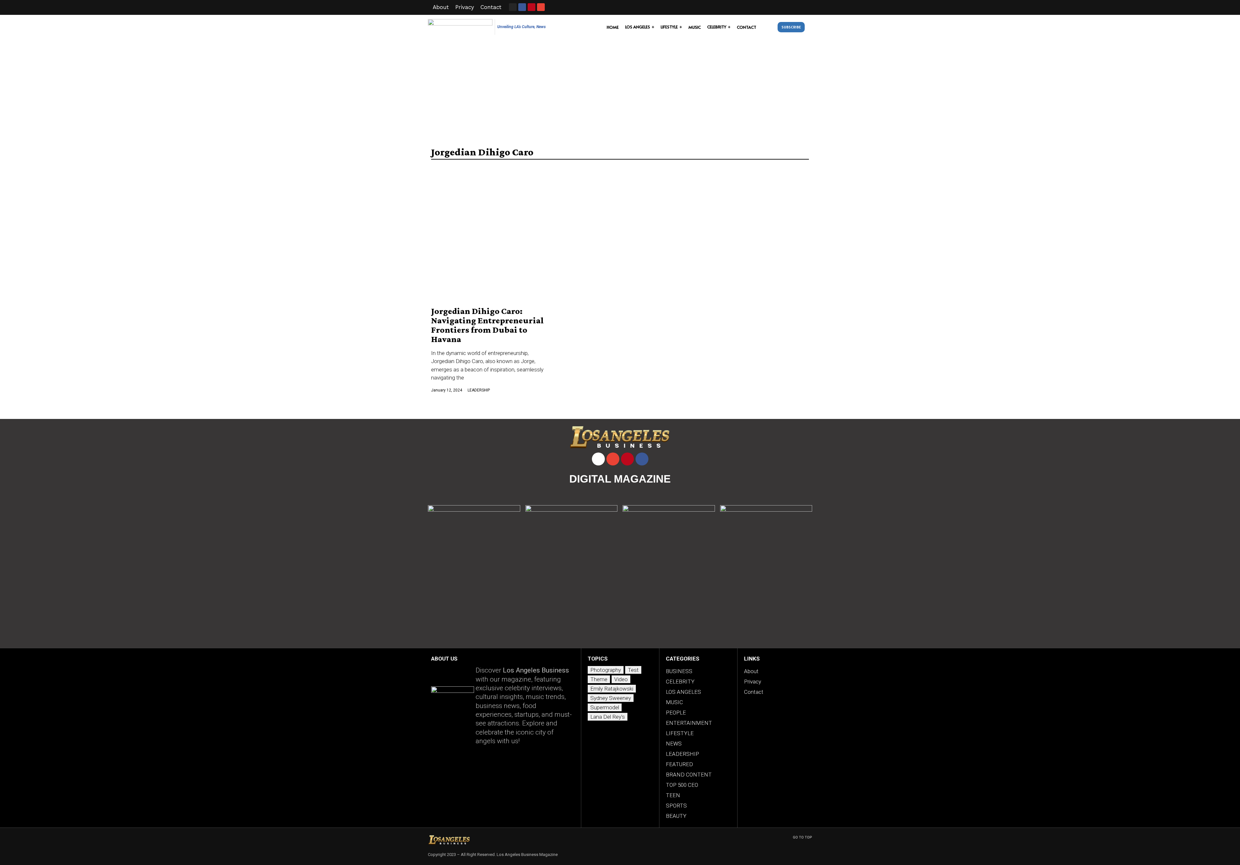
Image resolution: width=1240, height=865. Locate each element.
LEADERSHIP (479, 390)
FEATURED (679, 764)
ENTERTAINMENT (689, 723)
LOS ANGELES (683, 692)
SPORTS (676, 805)
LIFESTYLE (680, 733)
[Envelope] (541, 7)
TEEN (673, 795)
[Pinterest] (627, 459)
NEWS (674, 743)
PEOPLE (676, 712)
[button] (769, 27)
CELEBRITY (680, 681)
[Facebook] (642, 459)
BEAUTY (676, 816)
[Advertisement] (620, 88)
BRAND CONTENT (689, 774)
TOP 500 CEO (682, 785)
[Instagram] (513, 7)
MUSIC (674, 702)
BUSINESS (679, 671)
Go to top (802, 837)
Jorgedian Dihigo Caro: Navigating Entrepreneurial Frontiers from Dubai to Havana (487, 325)
